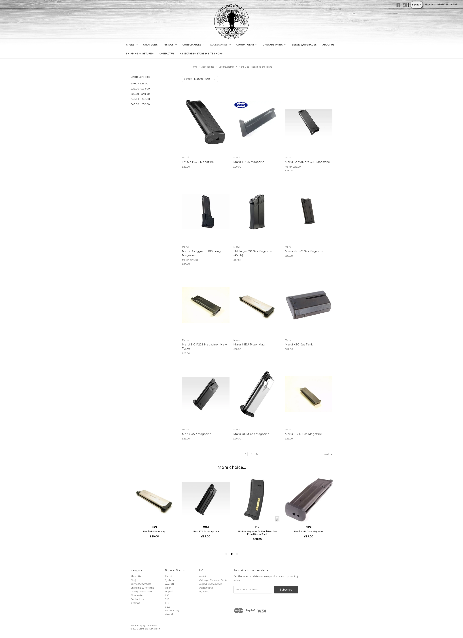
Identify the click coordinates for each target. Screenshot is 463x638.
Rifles (130, 44)
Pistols (168, 44)
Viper (168, 587)
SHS (167, 599)
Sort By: (188, 79)
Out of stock (308, 128)
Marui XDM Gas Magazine (251, 434)
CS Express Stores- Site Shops (201, 53)
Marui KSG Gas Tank (299, 344)
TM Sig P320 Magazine (198, 162)
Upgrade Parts (273, 44)
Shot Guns (150, 44)
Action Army (172, 610)
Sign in (429, 4)
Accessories (219, 44)
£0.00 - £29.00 (139, 83)
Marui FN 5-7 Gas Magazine (304, 251)
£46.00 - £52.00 (140, 104)
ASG (167, 595)
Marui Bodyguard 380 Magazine (307, 162)
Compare (205, 122)
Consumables (192, 44)
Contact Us (167, 53)
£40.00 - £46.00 (140, 99)
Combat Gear (245, 44)
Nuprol (169, 591)
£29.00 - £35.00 (140, 88)
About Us (328, 44)
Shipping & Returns (140, 53)
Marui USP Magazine (196, 434)
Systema (170, 580)
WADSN (169, 583)
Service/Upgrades (304, 44)
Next (327, 454)
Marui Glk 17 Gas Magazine (303, 434)
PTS (167, 602)
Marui (168, 576)
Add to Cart (206, 128)
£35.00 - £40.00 (140, 93)
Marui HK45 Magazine (248, 162)
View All (169, 614)
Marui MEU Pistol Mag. (249, 344)
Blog (133, 580)
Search (416, 4)
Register (443, 4)
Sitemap (135, 602)
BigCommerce (150, 625)
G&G (168, 606)
